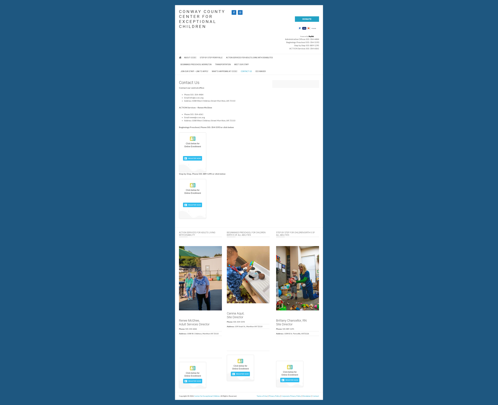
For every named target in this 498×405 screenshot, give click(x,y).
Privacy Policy (274, 396)
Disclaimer (307, 396)
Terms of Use (262, 396)
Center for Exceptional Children (207, 396)
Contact (315, 396)
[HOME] (180, 58)
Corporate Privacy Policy (291, 396)
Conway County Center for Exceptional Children (202, 19)
